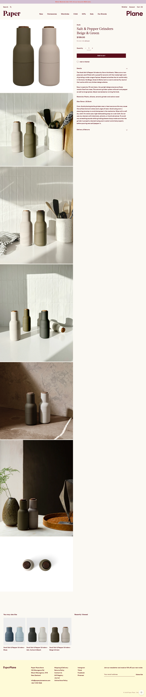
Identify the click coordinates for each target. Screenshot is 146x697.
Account (132, 7)
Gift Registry (58, 675)
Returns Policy (59, 670)
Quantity (80, 48)
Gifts (84, 14)
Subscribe (139, 674)
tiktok (80, 670)
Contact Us (58, 673)
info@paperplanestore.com (40, 680)
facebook (81, 673)
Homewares (52, 14)
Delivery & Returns (83, 129)
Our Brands (102, 14)
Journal (57, 678)
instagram (81, 667)
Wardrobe (65, 14)
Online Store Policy (61, 680)
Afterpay (87, 41)
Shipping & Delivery (61, 667)
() (140, 7)
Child (75, 14)
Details (79, 68)
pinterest (81, 675)
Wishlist (124, 7)
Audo (78, 25)
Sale (91, 14)
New (41, 14)
